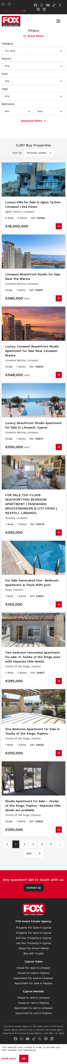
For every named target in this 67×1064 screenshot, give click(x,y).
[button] (33, 51)
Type (5, 88)
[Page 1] (6, 844)
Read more (9, 1058)
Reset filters (36, 36)
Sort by (17, 152)
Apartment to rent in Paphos (33, 1013)
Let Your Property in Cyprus (33, 943)
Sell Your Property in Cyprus (33, 938)
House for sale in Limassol (33, 967)
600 (29, 853)
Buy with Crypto (34, 953)
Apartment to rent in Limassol (33, 1008)
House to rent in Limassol (33, 997)
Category (7, 43)
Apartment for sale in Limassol (33, 978)
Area (5, 73)
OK (24, 1058)
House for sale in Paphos (33, 973)
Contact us (33, 887)
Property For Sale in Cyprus (33, 927)
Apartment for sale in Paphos (33, 983)
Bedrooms (8, 104)
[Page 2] (39, 853)
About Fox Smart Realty (34, 948)
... (60, 844)
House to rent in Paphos (33, 1002)
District (6, 58)
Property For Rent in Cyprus (33, 932)
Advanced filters (31, 120)
